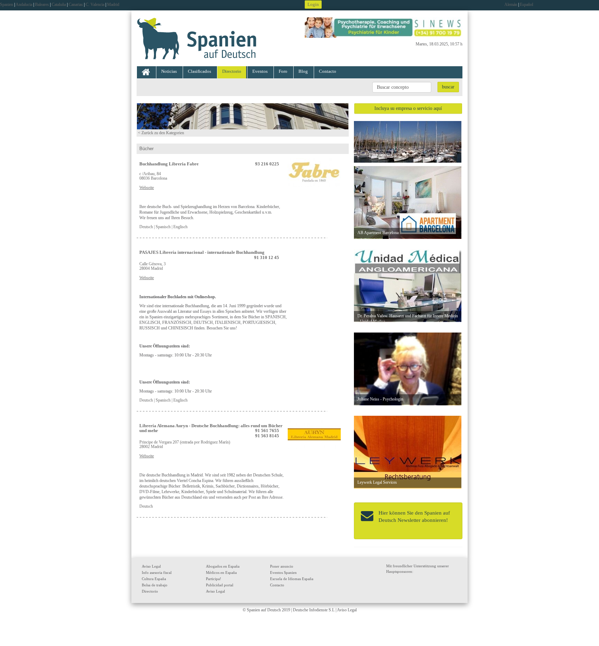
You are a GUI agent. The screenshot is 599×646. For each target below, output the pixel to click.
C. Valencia (95, 4)
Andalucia (24, 4)
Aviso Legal (151, 566)
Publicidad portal (219, 585)
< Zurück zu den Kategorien (161, 132)
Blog (303, 71)
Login (313, 4)
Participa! (213, 579)
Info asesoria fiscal (157, 572)
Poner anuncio (281, 566)
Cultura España (154, 579)
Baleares (42, 4)
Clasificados (199, 71)
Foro (283, 71)
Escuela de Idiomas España (291, 579)
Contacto (327, 71)
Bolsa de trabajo (154, 585)
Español (526, 4)
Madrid (113, 4)
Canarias (76, 4)
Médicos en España (221, 572)
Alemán (510, 4)
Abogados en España (223, 566)
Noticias (169, 71)
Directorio (231, 71)
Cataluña (59, 4)
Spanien (6, 4)
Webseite (146, 188)
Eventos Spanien (283, 572)
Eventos (260, 71)
